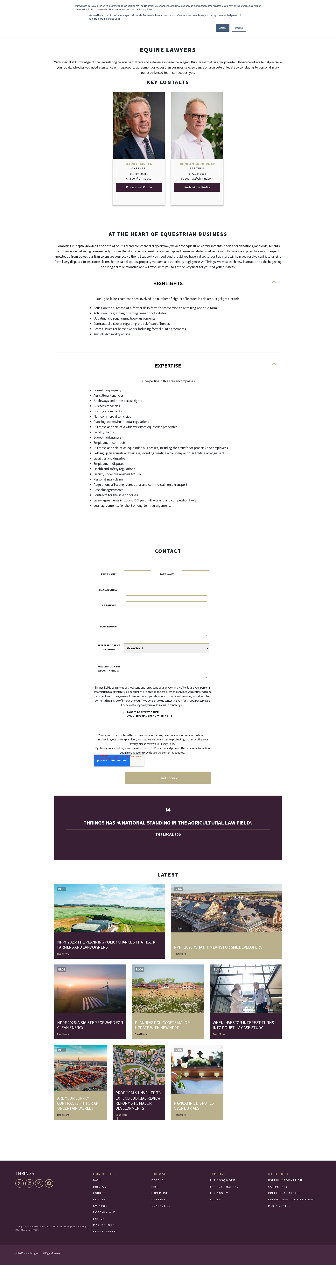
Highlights (168, 283)
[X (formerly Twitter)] (20, 1183)
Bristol (99, 1186)
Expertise (168, 365)
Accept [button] (222, 27)
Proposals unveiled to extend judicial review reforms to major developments (138, 1100)
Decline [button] (239, 27)
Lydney (98, 1218)
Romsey (99, 1199)
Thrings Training (224, 1186)
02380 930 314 (139, 174)
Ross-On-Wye (104, 1212)
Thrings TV (219, 1193)
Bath (97, 1180)
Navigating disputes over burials (194, 1106)
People (157, 1180)
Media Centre (279, 1206)
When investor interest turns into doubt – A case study (243, 1025)
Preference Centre (284, 1193)
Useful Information (285, 1180)
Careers (158, 1199)
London (99, 1193)
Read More (63, 953)
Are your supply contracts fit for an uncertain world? (78, 1103)
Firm (155, 1186)
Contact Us (161, 1206)
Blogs (215, 1199)
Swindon (100, 1206)
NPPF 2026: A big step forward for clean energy (90, 1025)
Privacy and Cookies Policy (292, 1199)
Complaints (278, 1186)
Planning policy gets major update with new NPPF (162, 1025)
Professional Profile (139, 187)
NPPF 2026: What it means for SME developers (218, 947)
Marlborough (105, 1225)
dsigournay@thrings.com (197, 178)
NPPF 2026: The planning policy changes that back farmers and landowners (106, 944)
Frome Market (105, 1231)
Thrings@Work (222, 1180)
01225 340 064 (197, 174)
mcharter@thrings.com (139, 178)
